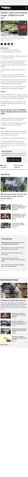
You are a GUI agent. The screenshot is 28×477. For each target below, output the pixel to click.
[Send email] (12, 44)
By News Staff (5, 48)
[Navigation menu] (26, 7)
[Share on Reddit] (8, 44)
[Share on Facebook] (5, 44)
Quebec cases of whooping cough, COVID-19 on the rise (14, 15)
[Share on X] (2, 44)
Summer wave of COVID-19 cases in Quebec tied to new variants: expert (14, 112)
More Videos (4, 345)
